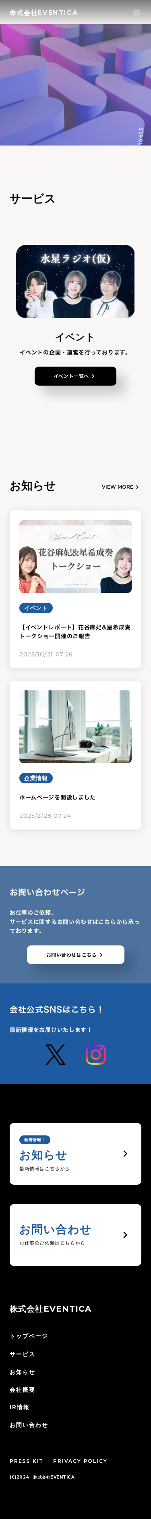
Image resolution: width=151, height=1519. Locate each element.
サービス (22, 1354)
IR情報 (20, 1407)
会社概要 (22, 1389)
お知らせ (22, 1372)
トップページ (29, 1336)
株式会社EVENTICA (50, 1309)
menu (136, 13)
